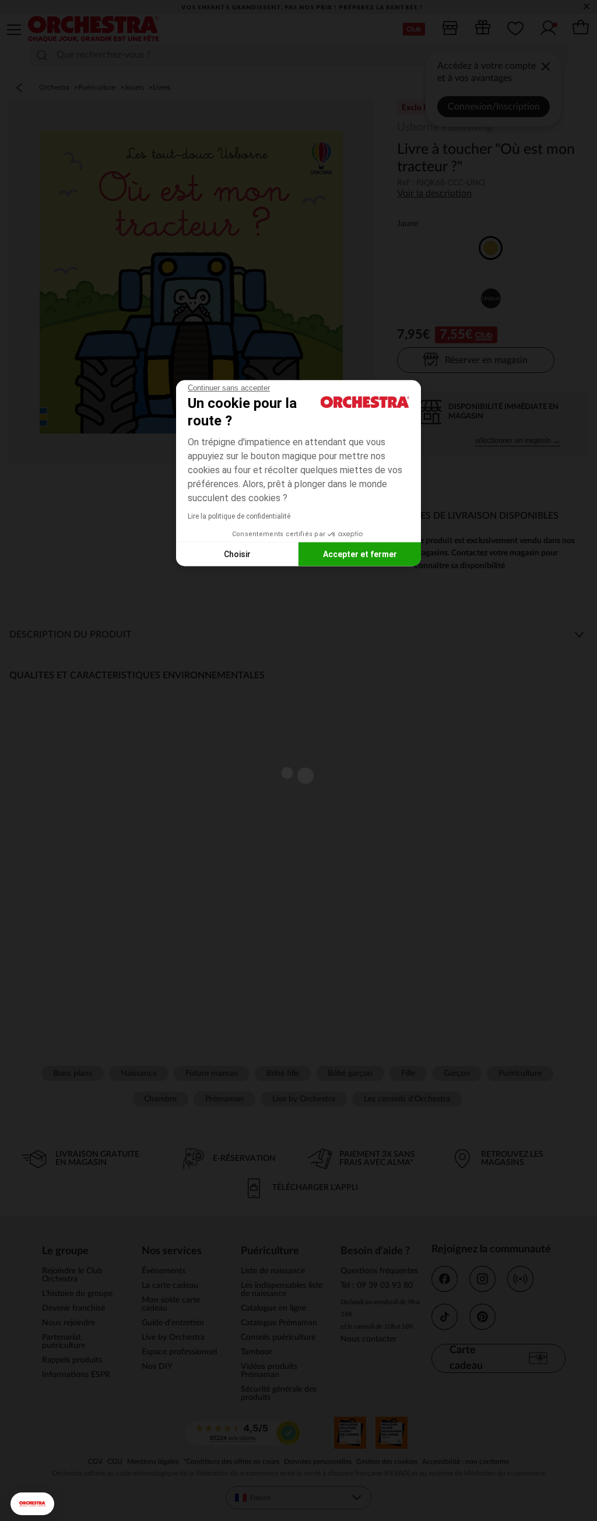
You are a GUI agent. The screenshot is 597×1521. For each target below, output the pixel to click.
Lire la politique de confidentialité (239, 516)
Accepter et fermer (360, 553)
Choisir (237, 553)
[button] (32, 1503)
